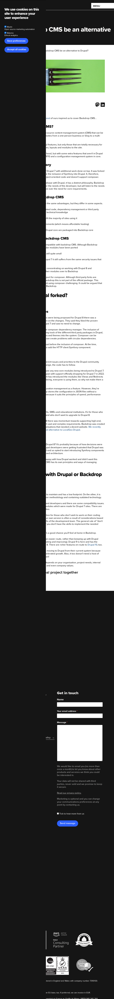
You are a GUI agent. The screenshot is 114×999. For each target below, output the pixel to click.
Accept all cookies (16, 49)
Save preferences (16, 40)
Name (60, 699)
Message (61, 722)
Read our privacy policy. (69, 793)
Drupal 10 (92, 544)
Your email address (66, 711)
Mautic (9, 27)
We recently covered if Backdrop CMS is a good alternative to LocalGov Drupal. (56, 428)
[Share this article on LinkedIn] (103, 105)
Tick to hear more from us (71, 813)
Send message (67, 823)
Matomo (10, 33)
